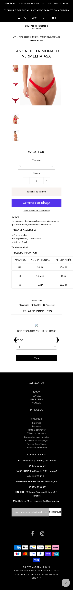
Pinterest (49, 305)
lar (14, 37)
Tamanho (36, 160)
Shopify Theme (51, 571)
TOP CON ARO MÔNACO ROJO (36, 331)
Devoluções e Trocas (37, 444)
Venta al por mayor (36, 429)
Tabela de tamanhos (36, 433)
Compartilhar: (36, 300)
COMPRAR (36, 419)
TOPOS (36, 392)
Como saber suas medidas (36, 437)
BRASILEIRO (36, 399)
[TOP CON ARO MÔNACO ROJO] (36, 325)
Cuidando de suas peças (36, 440)
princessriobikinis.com (27, 571)
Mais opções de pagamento (37, 210)
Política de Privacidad (36, 447)
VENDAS (36, 402)
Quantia (36, 173)
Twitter (37, 305)
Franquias (36, 426)
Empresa (36, 422)
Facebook (24, 305)
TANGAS (36, 395)
